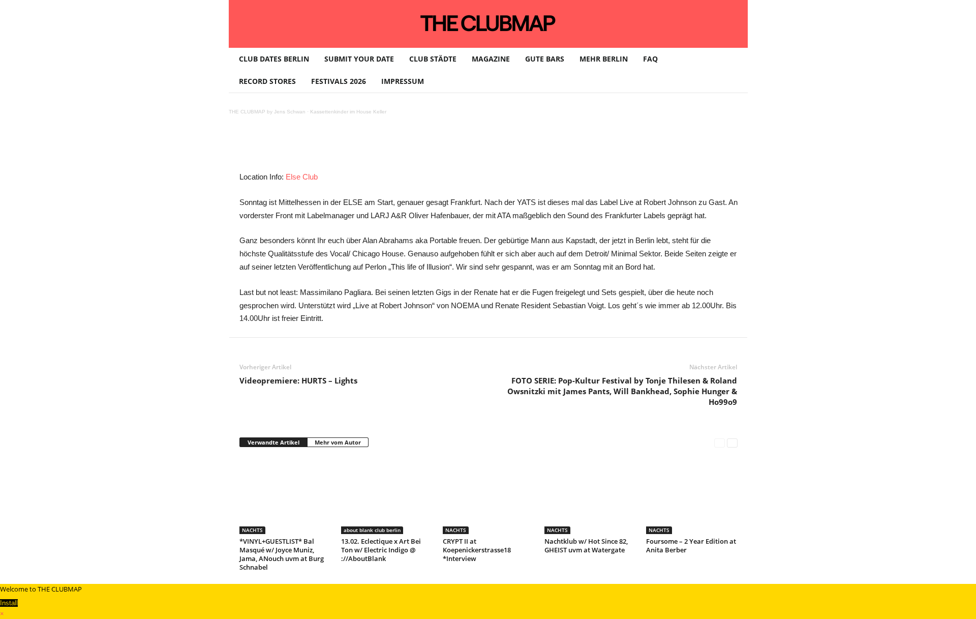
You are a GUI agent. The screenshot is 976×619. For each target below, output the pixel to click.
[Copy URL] (475, 147)
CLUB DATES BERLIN (274, 59)
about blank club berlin (372, 530)
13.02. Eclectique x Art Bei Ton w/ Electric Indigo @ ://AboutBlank (381, 550)
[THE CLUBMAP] (488, 23)
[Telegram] (452, 147)
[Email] (428, 147)
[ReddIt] (405, 147)
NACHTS (252, 530)
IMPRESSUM (402, 81)
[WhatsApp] (358, 147)
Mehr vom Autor (338, 442)
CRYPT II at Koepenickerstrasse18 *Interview (477, 550)
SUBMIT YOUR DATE (359, 59)
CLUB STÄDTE (432, 59)
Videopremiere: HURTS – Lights (298, 380)
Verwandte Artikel (273, 442)
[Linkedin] (382, 147)
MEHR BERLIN (604, 59)
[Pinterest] (335, 147)
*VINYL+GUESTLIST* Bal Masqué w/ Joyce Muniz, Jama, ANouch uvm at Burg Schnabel (281, 554)
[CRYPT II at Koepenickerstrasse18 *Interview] (488, 496)
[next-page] (732, 442)
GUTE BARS (544, 59)
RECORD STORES (267, 81)
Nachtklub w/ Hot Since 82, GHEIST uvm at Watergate (586, 545)
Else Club (302, 176)
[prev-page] (719, 442)
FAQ (650, 59)
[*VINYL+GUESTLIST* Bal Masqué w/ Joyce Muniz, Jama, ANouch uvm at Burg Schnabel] (285, 496)
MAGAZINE (491, 59)
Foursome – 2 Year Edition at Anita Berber (691, 545)
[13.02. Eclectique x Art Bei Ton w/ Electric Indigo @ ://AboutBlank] (387, 496)
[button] (732, 70)
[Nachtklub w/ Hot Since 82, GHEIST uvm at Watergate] (590, 496)
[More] (499, 147)
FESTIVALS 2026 (338, 81)
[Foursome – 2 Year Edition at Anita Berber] (692, 496)
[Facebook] (311, 147)
